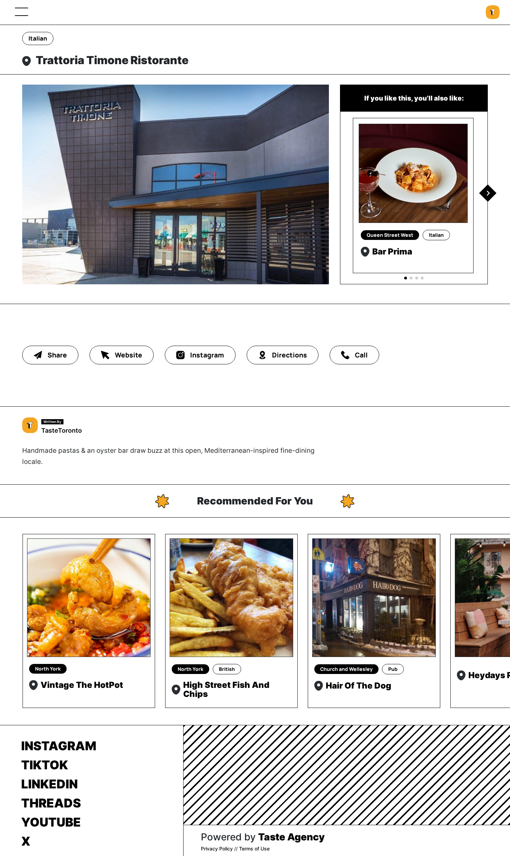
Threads (51, 803)
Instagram (58, 746)
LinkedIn (49, 784)
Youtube (51, 822)
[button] (487, 193)
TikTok (44, 765)
